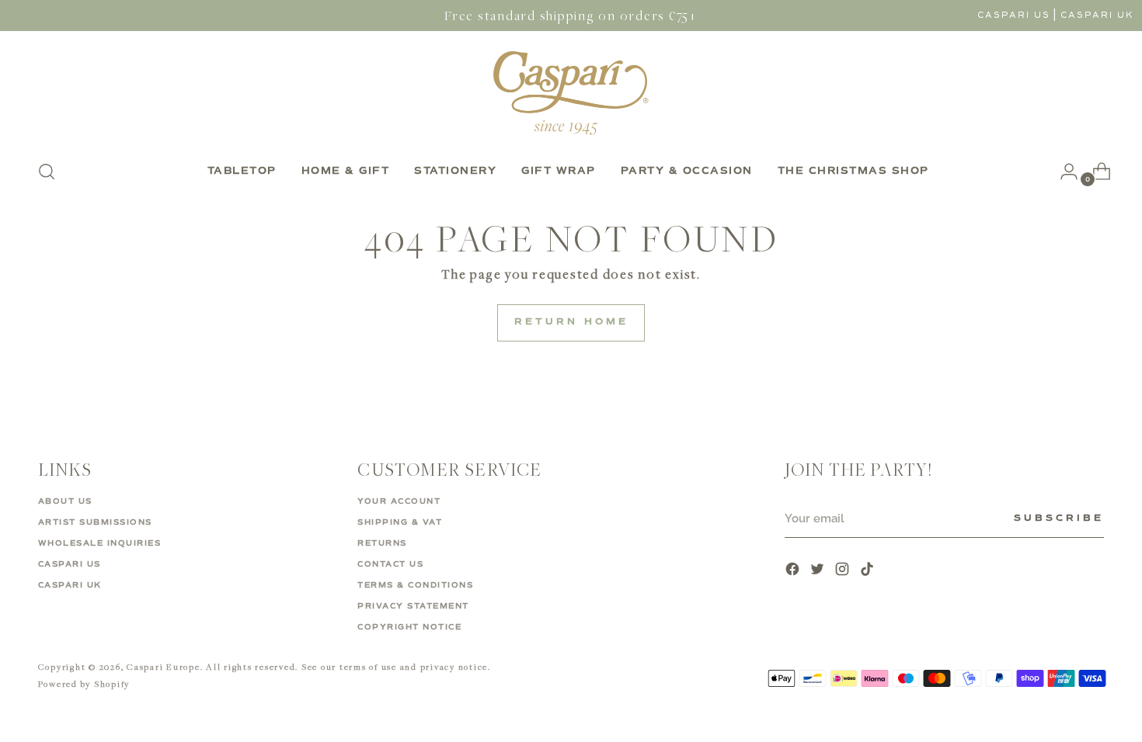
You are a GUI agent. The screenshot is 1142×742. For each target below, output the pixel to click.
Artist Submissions (95, 522)
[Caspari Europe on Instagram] (843, 571)
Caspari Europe (163, 666)
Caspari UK (1097, 15)
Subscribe (1059, 518)
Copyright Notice (409, 627)
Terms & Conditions (415, 585)
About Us (65, 501)
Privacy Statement (413, 606)
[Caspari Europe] (571, 93)
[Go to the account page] (1062, 171)
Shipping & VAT (399, 522)
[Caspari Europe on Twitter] (818, 571)
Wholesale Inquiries (100, 543)
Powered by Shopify (84, 683)
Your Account (398, 501)
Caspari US (1013, 15)
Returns (382, 543)
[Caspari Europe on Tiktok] (868, 571)
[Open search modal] (46, 171)
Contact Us (390, 564)
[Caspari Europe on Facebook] (794, 571)
